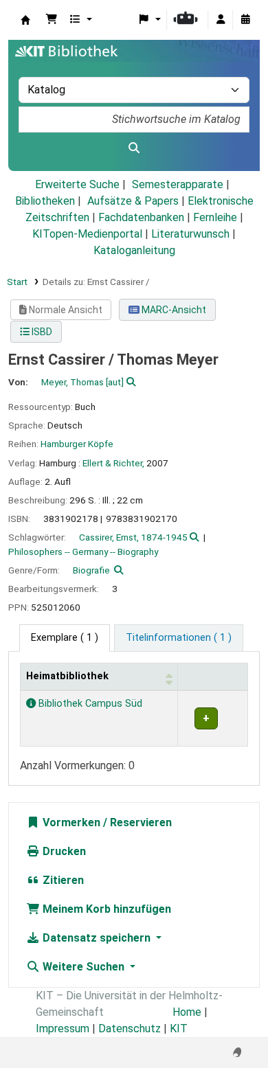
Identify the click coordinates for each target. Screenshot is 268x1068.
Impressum (62, 1028)
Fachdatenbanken (141, 217)
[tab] (178, 638)
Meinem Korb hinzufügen (105, 909)
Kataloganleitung (134, 250)
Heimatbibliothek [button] (67, 676)
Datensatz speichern (96, 937)
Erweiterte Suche (77, 184)
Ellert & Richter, (113, 462)
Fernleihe (215, 217)
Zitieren (62, 880)
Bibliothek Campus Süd (89, 703)
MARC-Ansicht (172, 309)
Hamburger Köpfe (77, 443)
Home (186, 1012)
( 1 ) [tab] (64, 638)
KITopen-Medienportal (87, 233)
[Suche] (134, 148)
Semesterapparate (177, 184)
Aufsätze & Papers (133, 200)
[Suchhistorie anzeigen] (245, 20)
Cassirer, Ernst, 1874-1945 (133, 537)
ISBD (41, 331)
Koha (25, 20)
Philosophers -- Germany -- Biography (83, 551)
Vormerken (70, 822)
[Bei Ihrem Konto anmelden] (220, 20)
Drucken (63, 851)
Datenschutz (129, 1028)
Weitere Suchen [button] (83, 966)
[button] (51, 20)
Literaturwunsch (190, 233)
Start (17, 281)
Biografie (91, 570)
